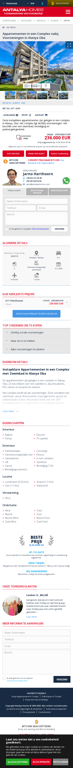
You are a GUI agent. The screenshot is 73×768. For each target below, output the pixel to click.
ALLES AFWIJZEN (41, 761)
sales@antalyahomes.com (38, 184)
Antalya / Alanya (36, 257)
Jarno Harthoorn (38, 173)
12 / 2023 (58, 268)
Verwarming (11, 493)
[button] (68, 66)
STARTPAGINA (9, 20)
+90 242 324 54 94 (33, 181)
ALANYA (55, 20)
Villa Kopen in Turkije (51, 696)
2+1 (58, 257)
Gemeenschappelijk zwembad (36, 268)
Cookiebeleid (45, 712)
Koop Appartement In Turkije (25, 696)
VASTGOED (26, 20)
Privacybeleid (29, 712)
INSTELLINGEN (60, 761)
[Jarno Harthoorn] (12, 185)
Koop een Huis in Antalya (36, 699)
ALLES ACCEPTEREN (18, 762)
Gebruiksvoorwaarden (40, 229)
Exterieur (9, 445)
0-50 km (14, 279)
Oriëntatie (10, 505)
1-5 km (36, 279)
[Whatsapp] (66, 184)
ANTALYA (41, 20)
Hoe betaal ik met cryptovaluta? (46, 161)
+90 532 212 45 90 (34, 178)
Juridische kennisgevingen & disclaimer (24, 709)
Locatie (7, 476)
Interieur (8, 429)
